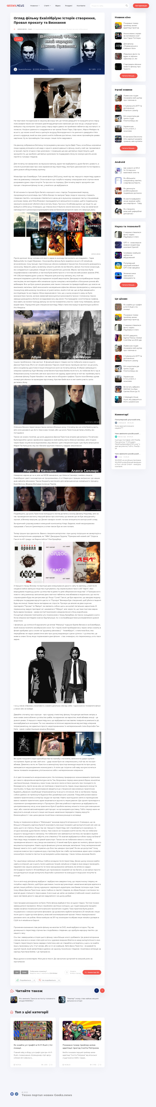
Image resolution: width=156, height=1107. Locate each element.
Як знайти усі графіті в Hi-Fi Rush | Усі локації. (33, 1046)
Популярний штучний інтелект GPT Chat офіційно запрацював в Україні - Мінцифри (128, 419)
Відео (58, 6)
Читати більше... (128, 76)
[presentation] (96, 990)
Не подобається (50, 980)
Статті (46, 6)
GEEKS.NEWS (22, 29)
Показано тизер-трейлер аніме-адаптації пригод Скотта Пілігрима (81, 1046)
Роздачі (68, 6)
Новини (34, 6)
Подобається (27, 980)
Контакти (81, 6)
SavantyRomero (24, 69)
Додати (75, 972)
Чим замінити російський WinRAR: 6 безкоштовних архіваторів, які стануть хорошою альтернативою (128, 433)
